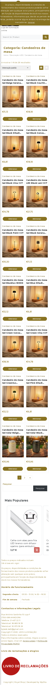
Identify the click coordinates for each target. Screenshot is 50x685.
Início (6, 55)
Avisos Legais (29, 641)
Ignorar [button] (31, 22)
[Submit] (46, 37)
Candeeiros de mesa (11, 76)
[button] (4, 530)
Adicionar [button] (12, 119)
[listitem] (24, 530)
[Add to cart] (37, 550)
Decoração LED (16, 55)
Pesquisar (7, 484)
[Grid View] (41, 68)
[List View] (46, 68)
